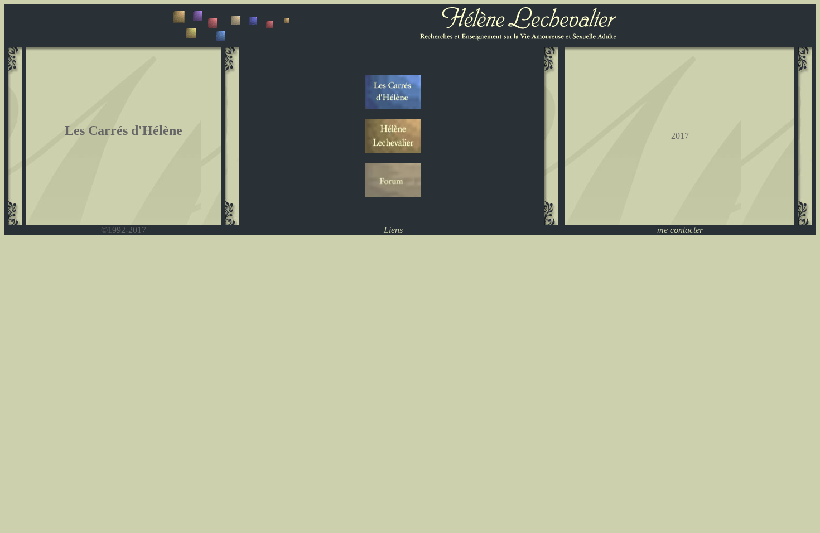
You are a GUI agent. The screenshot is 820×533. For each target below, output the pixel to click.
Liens (393, 230)
